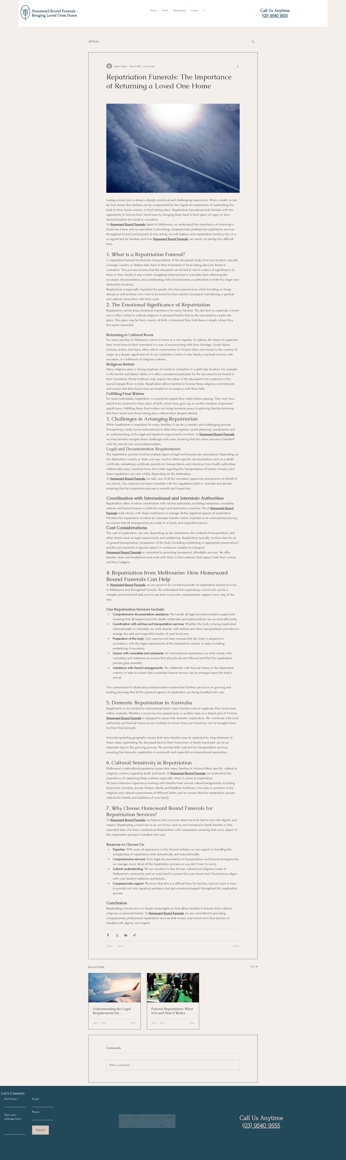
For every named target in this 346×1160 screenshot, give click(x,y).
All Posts (93, 41)
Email (35, 1098)
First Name (10, 1098)
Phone (35, 1111)
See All (254, 966)
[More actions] (237, 66)
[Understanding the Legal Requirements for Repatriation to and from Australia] (114, 987)
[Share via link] (134, 935)
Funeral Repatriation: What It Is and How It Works (172, 1011)
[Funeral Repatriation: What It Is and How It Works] (173, 987)
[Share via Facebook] (108, 935)
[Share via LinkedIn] (125, 935)
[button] (253, 41)
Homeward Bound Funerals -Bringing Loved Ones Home (55, 13)
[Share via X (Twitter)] (117, 935)
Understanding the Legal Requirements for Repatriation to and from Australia (112, 1011)
